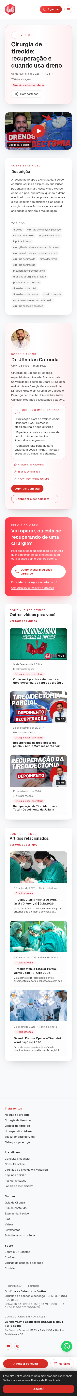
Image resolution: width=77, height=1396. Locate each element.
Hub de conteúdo (16, 1208)
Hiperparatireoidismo (19, 1131)
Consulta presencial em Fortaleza (32, 587)
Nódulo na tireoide (17, 1115)
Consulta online (15, 1164)
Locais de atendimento (19, 1186)
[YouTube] (8, 1346)
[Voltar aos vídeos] (14, 35)
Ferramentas (12, 1230)
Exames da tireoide (17, 1213)
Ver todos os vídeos (23, 621)
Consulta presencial (17, 1158)
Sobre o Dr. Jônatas (17, 1252)
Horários (64, 1363)
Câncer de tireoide (17, 1126)
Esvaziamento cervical (20, 1136)
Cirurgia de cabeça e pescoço (24, 1263)
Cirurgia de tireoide (18, 1120)
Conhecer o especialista (32, 499)
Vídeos (9, 1224)
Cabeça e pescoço (17, 1142)
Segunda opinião (15, 1175)
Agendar (53, 9)
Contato (10, 1268)
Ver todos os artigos (23, 844)
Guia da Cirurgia (15, 1202)
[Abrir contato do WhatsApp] (66, 1346)
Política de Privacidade (45, 1380)
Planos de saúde (15, 1180)
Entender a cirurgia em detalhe (32, 582)
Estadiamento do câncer (20, 1235)
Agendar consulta (27, 488)
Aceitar (38, 1389)
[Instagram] (17, 1346)
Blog (7, 1219)
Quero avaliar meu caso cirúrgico (36, 571)
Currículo (10, 1257)
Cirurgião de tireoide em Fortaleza (26, 1169)
